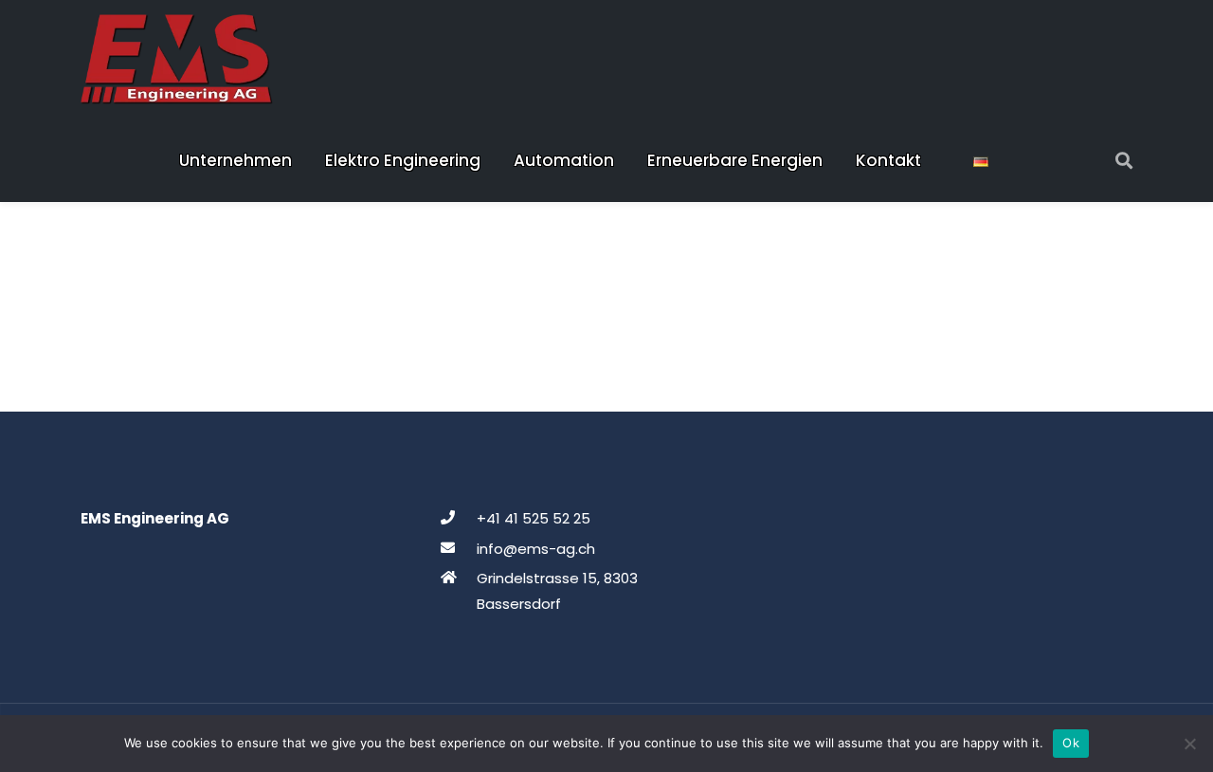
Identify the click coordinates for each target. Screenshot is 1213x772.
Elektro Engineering (402, 160)
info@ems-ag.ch (536, 549)
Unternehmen (235, 160)
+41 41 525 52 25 (533, 518)
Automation (564, 160)
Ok (1070, 742)
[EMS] (177, 59)
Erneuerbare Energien (735, 160)
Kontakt (888, 160)
